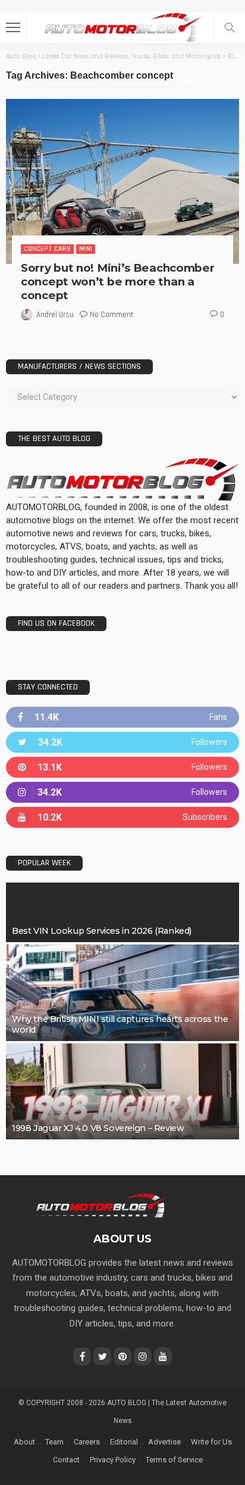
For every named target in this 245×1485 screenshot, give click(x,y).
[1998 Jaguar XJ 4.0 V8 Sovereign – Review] (122, 1091)
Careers (87, 1441)
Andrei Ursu (55, 314)
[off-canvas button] (13, 27)
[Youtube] (122, 817)
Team (54, 1441)
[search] (229, 27)
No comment (111, 314)
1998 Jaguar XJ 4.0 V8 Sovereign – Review (98, 1128)
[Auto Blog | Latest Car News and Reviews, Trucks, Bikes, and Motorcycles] (101, 1205)
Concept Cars (47, 248)
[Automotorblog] (122, 26)
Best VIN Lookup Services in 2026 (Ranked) (101, 930)
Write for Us (211, 1441)
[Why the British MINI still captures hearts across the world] (122, 993)
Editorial (124, 1441)
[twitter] (122, 742)
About (24, 1441)
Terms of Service (174, 1459)
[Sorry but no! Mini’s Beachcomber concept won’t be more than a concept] (122, 181)
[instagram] (122, 792)
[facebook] (122, 717)
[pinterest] (122, 767)
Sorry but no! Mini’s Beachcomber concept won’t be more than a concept (117, 281)
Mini (85, 248)
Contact (66, 1459)
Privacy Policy (113, 1459)
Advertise (164, 1441)
